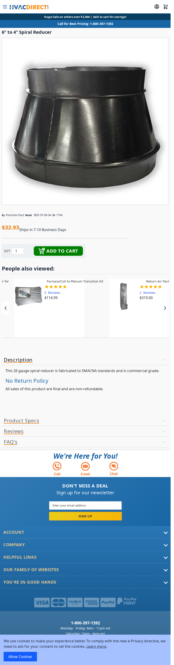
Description (18, 360)
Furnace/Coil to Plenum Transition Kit (75, 281)
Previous (6, 308)
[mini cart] (165, 7)
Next (165, 308)
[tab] (85, 360)
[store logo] (28, 7)
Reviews (14, 431)
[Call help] (57, 468)
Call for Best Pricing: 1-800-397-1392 (85, 24)
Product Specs (21, 421)
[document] (85, 650)
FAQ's (10, 442)
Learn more (96, 646)
